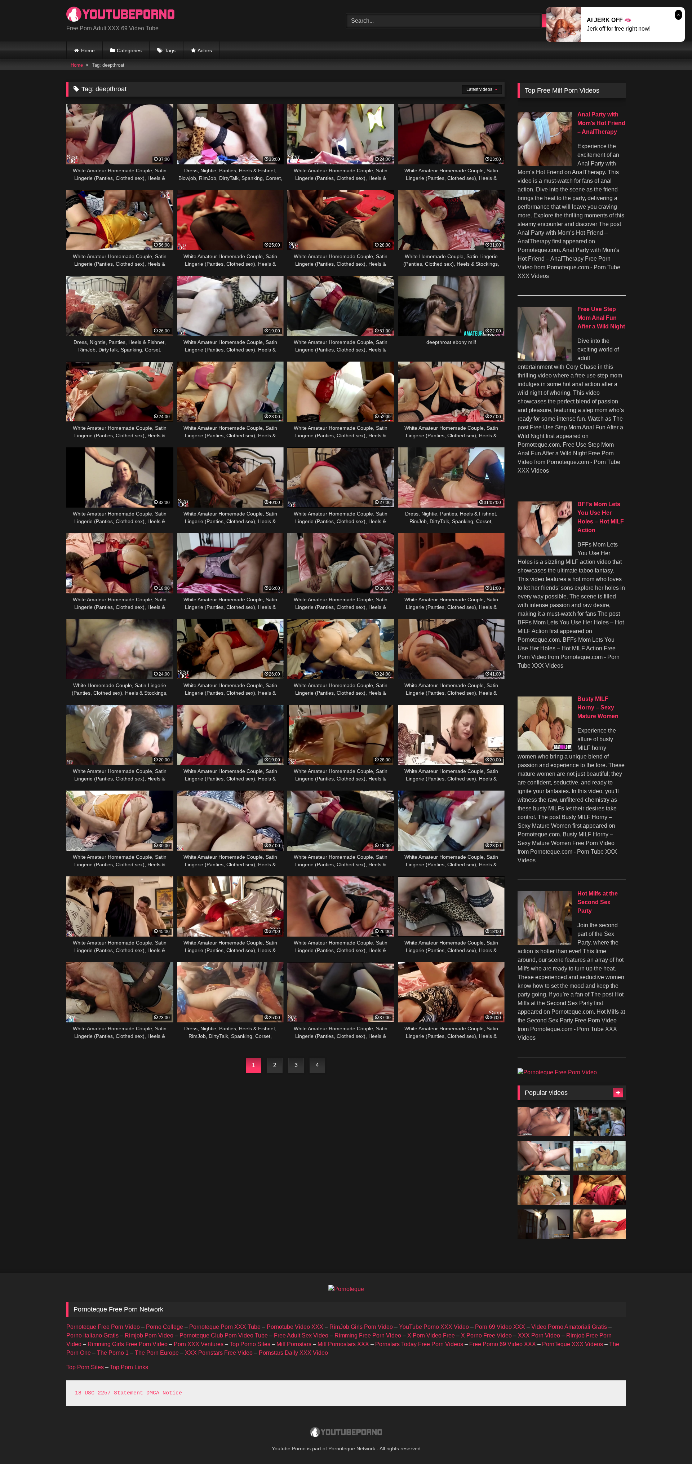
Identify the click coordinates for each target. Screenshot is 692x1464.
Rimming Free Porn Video (367, 1335)
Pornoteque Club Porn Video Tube (223, 1335)
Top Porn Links (129, 1367)
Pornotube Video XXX (295, 1327)
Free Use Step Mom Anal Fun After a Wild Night (601, 317)
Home (88, 50)
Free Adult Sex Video (301, 1335)
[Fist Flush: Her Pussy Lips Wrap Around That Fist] (544, 1190)
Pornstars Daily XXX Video (293, 1353)
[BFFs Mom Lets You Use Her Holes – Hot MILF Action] (545, 553)
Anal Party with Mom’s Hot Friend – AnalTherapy (601, 123)
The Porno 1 (113, 1353)
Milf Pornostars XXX (343, 1344)
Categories (129, 50)
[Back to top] (670, 1443)
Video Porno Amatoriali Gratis (569, 1327)
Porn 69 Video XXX (500, 1327)
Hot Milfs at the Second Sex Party (597, 902)
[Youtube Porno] (120, 15)
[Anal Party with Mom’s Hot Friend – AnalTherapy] (545, 164)
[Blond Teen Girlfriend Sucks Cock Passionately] (599, 1224)
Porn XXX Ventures (198, 1344)
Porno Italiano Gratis (92, 1335)
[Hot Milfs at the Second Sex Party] (545, 943)
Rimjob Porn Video (149, 1335)
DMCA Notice (164, 1393)
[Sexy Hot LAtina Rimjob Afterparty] (544, 1156)
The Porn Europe (157, 1353)
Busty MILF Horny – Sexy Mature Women (597, 707)
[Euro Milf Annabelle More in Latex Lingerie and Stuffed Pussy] (599, 1156)
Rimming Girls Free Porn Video (128, 1344)
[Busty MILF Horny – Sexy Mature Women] (545, 749)
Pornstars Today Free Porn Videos (419, 1344)
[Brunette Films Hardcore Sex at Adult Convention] (599, 1122)
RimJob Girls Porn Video (361, 1327)
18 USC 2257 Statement (109, 1393)
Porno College (164, 1327)
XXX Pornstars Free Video (219, 1353)
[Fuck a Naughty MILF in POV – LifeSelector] (544, 1224)
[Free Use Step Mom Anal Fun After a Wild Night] (545, 359)
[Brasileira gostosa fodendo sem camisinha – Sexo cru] (544, 1122)
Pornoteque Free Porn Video (103, 1327)
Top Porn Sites (85, 1367)
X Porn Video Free (431, 1335)
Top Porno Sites (250, 1344)
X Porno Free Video (486, 1335)
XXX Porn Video (539, 1335)
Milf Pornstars (293, 1344)
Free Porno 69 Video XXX (502, 1344)
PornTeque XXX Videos (572, 1344)
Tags (170, 50)
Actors (205, 50)
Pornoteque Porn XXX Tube (225, 1327)
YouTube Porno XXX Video (434, 1327)
